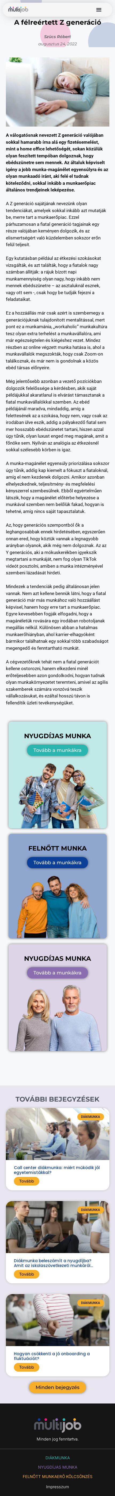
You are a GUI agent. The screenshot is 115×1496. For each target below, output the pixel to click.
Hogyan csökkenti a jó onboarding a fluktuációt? (52, 1356)
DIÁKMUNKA (57, 1457)
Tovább (26, 1181)
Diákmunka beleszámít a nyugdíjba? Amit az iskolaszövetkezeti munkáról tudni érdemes (52, 1265)
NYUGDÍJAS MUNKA (57, 1467)
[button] (98, 9)
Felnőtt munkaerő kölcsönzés (58, 1476)
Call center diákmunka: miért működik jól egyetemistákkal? (57, 1170)
